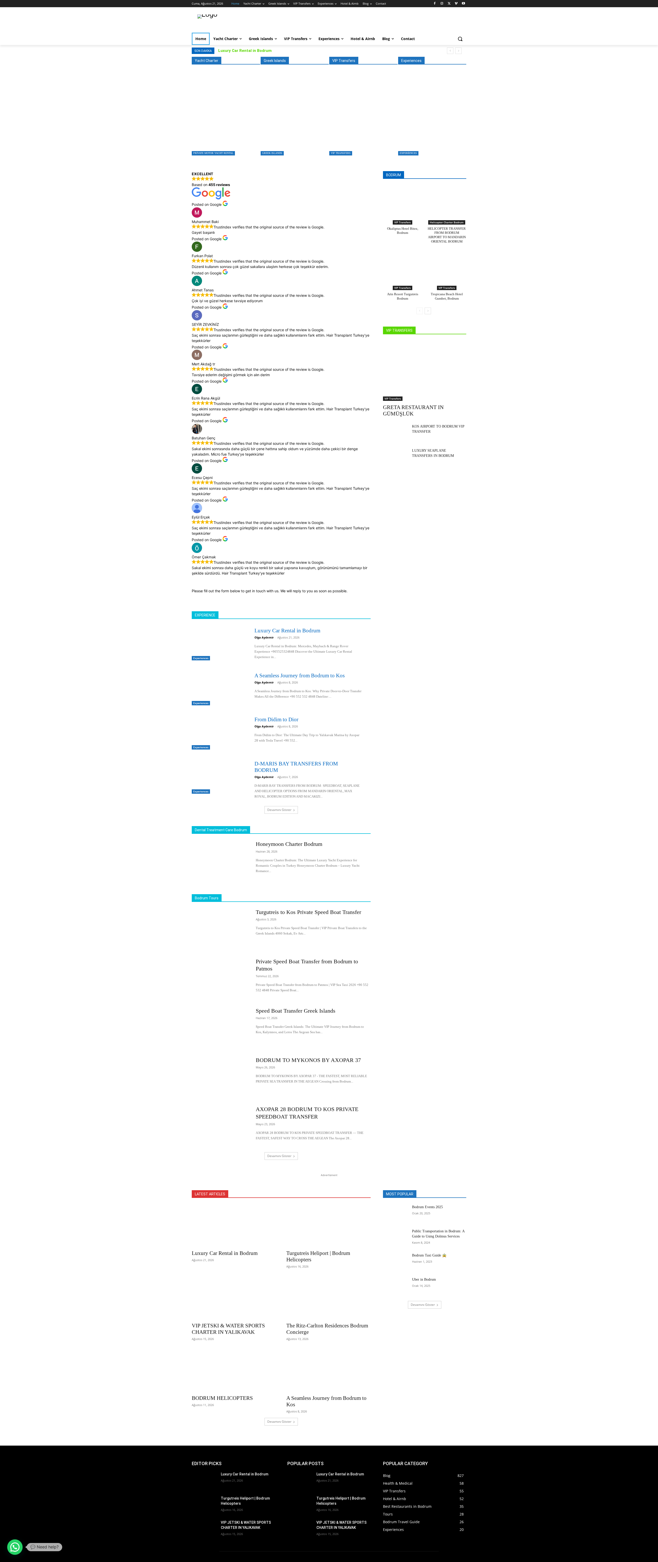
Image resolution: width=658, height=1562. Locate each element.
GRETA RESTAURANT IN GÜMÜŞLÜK (360, 139)
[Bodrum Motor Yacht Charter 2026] (224, 116)
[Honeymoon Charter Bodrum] (220, 860)
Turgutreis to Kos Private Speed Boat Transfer (292, 139)
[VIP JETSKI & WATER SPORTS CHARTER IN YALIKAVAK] (234, 1298)
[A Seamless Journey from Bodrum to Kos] (218, 688)
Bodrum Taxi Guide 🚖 (429, 1255)
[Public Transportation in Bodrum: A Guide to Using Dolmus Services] (395, 1237)
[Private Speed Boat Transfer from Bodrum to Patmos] (220, 978)
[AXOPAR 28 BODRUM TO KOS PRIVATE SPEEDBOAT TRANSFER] (220, 1126)
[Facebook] (435, 4)
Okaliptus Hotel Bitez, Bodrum (402, 231)
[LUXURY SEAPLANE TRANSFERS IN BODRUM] (395, 457)
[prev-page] (419, 311)
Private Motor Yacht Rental (213, 153)
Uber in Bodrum (424, 1279)
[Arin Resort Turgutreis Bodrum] (402, 266)
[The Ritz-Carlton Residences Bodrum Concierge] (328, 1298)
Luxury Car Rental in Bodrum (245, 50)
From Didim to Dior (276, 719)
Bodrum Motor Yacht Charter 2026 (219, 139)
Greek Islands (272, 153)
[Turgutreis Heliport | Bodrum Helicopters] (328, 1226)
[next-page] (428, 311)
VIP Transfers (341, 153)
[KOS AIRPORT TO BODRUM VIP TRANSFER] (395, 432)
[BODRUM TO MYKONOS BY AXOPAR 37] (220, 1077)
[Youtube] (463, 4)
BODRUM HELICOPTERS (222, 1398)
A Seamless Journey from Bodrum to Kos (299, 675)
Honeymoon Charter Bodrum (289, 844)
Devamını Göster (279, 810)
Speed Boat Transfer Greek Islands (295, 1011)
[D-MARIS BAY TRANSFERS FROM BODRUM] (218, 776)
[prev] (450, 51)
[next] (458, 51)
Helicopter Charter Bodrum (447, 222)
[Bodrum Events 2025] (395, 1213)
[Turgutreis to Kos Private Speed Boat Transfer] (293, 116)
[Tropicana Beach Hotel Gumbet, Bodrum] (446, 266)
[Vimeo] (456, 4)
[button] (460, 39)
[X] (449, 4)
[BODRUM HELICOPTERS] (234, 1371)
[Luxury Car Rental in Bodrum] (431, 116)
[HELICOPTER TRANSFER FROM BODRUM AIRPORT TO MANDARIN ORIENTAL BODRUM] (446, 201)
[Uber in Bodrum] (395, 1286)
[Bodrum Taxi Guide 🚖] (395, 1261)
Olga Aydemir (264, 637)
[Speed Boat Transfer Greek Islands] (220, 1027)
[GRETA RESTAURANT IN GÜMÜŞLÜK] (362, 116)
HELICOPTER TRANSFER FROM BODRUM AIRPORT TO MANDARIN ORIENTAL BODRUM (447, 235)
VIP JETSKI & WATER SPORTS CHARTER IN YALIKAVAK (228, 1329)
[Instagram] (442, 4)
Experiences (408, 153)
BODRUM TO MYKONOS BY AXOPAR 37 (308, 1060)
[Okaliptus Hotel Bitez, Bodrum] (402, 201)
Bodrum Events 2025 (427, 1207)
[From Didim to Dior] (218, 732)
